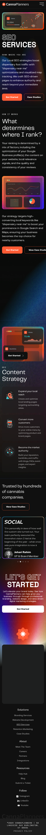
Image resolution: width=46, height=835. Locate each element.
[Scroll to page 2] (20, 562)
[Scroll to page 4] (25, 562)
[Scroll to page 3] (23, 562)
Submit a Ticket (23, 783)
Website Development (22, 720)
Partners (23, 756)
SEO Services (22, 725)
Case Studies (23, 734)
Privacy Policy (23, 831)
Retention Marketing (23, 729)
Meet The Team (23, 747)
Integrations (23, 761)
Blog (23, 778)
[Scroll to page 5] (28, 562)
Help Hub (23, 774)
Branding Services (23, 715)
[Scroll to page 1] (17, 562)
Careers (23, 751)
